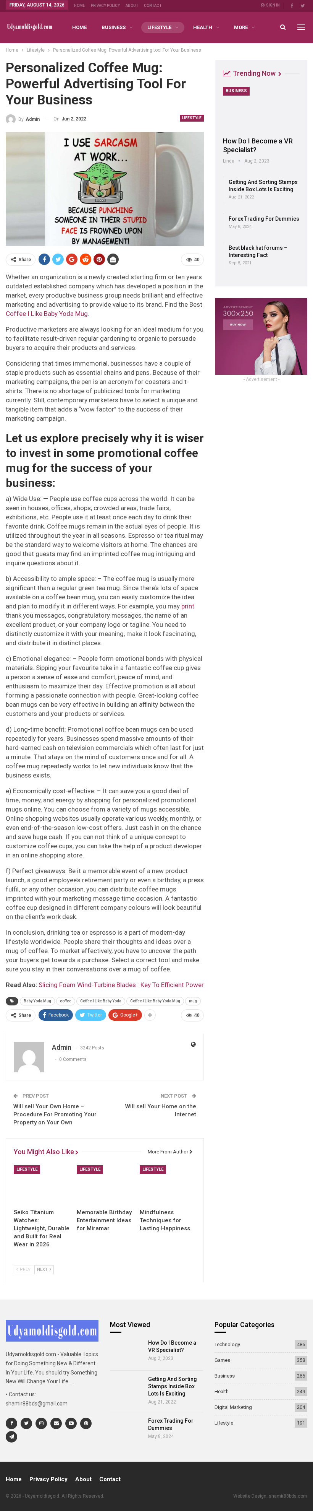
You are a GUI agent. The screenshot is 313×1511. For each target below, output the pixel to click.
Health (202, 27)
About (132, 5)
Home (79, 5)
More (241, 27)
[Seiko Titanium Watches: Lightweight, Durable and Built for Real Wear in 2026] (42, 1185)
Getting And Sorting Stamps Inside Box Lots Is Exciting (172, 1386)
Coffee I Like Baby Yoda (100, 1001)
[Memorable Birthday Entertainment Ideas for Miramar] (105, 1185)
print (187, 606)
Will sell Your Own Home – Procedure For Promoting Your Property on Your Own (55, 1114)
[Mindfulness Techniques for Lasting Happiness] (168, 1185)
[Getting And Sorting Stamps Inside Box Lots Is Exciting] (126, 1388)
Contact (152, 5)
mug (193, 1001)
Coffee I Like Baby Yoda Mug (47, 313)
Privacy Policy (105, 5)
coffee (65, 1001)
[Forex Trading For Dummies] (126, 1430)
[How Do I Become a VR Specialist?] (261, 109)
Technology (227, 1344)
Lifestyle (159, 27)
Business (114, 27)
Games (222, 1360)
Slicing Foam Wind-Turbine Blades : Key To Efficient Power (121, 985)
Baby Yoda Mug (37, 1001)
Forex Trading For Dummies (264, 219)
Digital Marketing (233, 1407)
